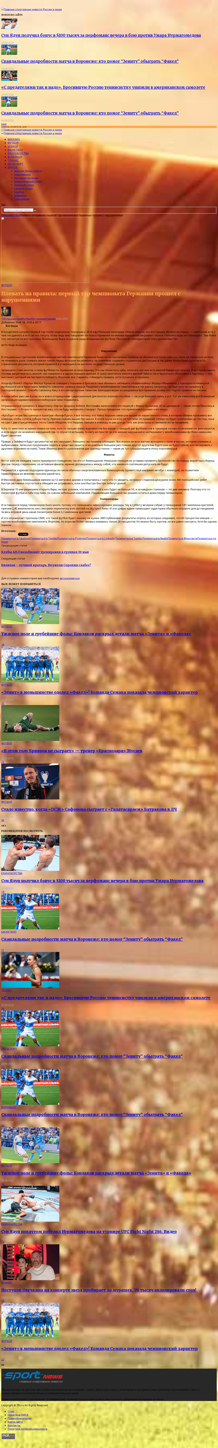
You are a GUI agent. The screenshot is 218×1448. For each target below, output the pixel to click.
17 (2, 1125)
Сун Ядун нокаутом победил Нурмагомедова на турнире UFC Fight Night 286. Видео (89, 1231)
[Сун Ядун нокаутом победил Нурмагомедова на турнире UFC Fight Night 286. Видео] (30, 1220)
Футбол (13, 143)
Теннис (13, 160)
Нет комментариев (43, 319)
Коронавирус (22, 174)
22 (2, 703)
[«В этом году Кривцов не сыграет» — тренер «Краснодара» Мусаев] (30, 740)
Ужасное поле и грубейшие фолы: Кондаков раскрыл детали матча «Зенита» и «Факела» (96, 633)
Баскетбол (15, 150)
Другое (13, 167)
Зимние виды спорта (28, 171)
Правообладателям (20, 1418)
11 (2, 950)
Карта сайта (15, 1422)
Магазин (14, 139)
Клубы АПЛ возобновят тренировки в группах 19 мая (45, 552)
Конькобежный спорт (28, 181)
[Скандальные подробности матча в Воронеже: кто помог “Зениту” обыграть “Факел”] (9, 54)
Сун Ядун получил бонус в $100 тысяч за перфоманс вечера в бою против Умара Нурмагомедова (101, 35)
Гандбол (19, 192)
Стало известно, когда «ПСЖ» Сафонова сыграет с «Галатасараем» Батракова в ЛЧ (89, 809)
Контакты (14, 1425)
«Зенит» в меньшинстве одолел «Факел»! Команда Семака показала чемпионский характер (99, 692)
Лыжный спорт (24, 185)
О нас (11, 1411)
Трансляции (22, 199)
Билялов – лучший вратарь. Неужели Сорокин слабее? (46, 565)
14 (2, 891)
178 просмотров (11, 319)
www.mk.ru (24, 531)
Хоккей (13, 146)
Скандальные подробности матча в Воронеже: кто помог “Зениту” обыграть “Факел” (90, 61)
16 (2, 645)
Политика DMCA (18, 1415)
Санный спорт (23, 188)
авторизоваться (69, 578)
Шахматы (20, 195)
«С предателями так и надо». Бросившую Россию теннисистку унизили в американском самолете (103, 87)
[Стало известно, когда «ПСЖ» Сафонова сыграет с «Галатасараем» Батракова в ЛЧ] (30, 798)
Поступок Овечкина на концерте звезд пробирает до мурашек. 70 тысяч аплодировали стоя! (98, 1290)
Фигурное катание (26, 178)
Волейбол (15, 157)
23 (2, 1301)
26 (2, 820)
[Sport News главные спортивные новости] (33, 1383)
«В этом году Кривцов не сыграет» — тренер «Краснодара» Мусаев (71, 750)
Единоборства (18, 153)
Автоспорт (15, 164)
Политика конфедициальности (27, 1429)
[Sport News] (31, 9)
